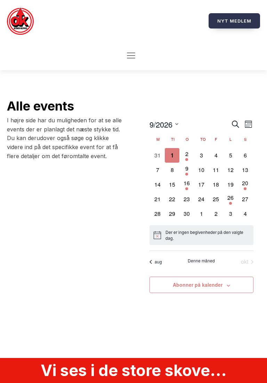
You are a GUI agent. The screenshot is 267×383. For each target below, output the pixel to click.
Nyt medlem (234, 21)
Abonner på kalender (197, 284)
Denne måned (201, 260)
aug (158, 261)
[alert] (201, 235)
